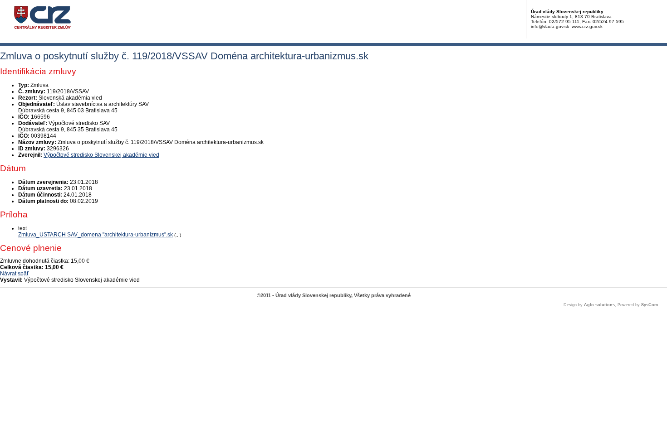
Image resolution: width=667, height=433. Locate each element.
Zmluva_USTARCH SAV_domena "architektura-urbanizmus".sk (95, 234)
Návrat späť (14, 273)
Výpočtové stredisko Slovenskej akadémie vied (101, 155)
